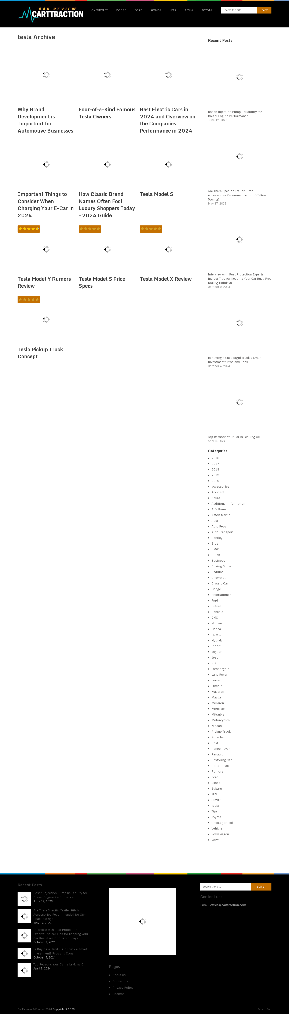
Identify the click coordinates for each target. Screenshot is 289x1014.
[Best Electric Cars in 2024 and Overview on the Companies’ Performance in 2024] (168, 75)
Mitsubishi (219, 714)
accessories (220, 486)
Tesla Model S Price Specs (102, 282)
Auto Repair (220, 526)
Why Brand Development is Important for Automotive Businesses (45, 120)
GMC (215, 618)
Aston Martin (221, 515)
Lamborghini (221, 669)
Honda (156, 10)
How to (217, 635)
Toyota (207, 10)
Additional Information (228, 504)
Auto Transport (222, 532)
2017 (215, 464)
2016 (215, 458)
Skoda (216, 783)
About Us (119, 975)
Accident (218, 492)
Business (218, 561)
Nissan (217, 726)
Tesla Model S (156, 194)
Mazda (216, 697)
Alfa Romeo (220, 509)
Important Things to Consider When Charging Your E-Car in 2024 (46, 204)
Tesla (189, 10)
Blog (215, 543)
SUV (214, 794)
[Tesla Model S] (168, 164)
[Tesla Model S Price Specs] (107, 249)
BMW (215, 549)
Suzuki (217, 800)
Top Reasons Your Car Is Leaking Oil (234, 437)
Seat (215, 777)
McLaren (218, 703)
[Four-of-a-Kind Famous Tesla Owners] (107, 75)
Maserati (218, 692)
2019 (215, 475)
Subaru (217, 788)
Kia (214, 663)
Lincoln (217, 686)
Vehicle (217, 828)
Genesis (217, 612)
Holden (217, 623)
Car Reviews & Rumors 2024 (35, 1009)
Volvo (216, 840)
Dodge (121, 10)
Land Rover (219, 674)
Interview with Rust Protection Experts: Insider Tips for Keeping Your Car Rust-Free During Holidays (239, 278)
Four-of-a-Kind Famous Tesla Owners (107, 113)
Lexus (216, 680)
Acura (216, 498)
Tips (215, 811)
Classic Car (220, 583)
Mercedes (219, 709)
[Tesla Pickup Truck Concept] (46, 320)
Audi (215, 521)
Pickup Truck (221, 731)
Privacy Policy (123, 988)
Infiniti (217, 646)
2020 (215, 481)
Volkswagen (220, 834)
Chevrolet (99, 10)
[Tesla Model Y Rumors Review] (46, 249)
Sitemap (119, 994)
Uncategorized (222, 823)
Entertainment (222, 595)
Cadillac (217, 572)
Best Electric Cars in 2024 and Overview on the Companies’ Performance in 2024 (167, 120)
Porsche (218, 737)
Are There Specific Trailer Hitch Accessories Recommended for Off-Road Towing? (237, 195)
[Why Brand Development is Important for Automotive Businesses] (46, 75)
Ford (138, 10)
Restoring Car (222, 760)
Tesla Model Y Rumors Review (44, 282)
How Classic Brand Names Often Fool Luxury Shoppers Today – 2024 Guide (107, 204)
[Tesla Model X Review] (168, 249)
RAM (215, 743)
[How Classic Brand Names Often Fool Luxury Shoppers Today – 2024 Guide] (107, 164)
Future (216, 606)
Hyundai (218, 640)
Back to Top (264, 1009)
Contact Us (120, 981)
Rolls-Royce (221, 766)
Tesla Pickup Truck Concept (40, 353)
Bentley (217, 538)
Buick (216, 555)
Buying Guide (221, 566)
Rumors (217, 771)
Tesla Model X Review (166, 279)
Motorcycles (221, 720)
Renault (217, 754)
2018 (215, 469)
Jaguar (217, 652)
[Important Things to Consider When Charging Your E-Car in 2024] (46, 164)
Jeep (173, 10)
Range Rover (221, 749)
